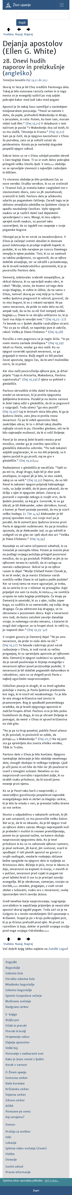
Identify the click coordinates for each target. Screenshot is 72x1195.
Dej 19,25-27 (56, 319)
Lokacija (10, 1142)
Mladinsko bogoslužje (19, 984)
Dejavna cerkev (15, 1094)
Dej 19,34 (37, 539)
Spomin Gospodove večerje (23, 995)
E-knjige (11, 1014)
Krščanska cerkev (17, 1089)
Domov (10, 1124)
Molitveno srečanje (18, 1001)
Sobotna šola (14, 973)
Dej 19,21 (33, 123)
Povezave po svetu (18, 1111)
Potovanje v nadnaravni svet (24, 1053)
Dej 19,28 (55, 332)
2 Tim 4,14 (31, 513)
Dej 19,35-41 (37, 630)
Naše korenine (15, 1083)
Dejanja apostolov (17, 1042)
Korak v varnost (16, 1064)
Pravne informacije (18, 1172)
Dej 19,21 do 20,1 (37, 80)
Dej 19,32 (35, 480)
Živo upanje (21, 5)
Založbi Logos (57, 949)
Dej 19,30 (10, 411)
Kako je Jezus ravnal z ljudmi (24, 1059)
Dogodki (11, 962)
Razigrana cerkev (16, 1007)
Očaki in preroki (16, 1025)
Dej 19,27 (10, 645)
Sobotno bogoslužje (18, 990)
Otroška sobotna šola (20, 979)
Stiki (8, 1137)
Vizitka (10, 1154)
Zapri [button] (36, 1190)
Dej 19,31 (27, 460)
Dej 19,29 (56, 343)
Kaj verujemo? (14, 1117)
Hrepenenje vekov (17, 1036)
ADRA (9, 1106)
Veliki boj (11, 1048)
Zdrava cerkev (15, 1100)
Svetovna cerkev (16, 1078)
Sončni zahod (14, 1166)
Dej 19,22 (56, 132)
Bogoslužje (12, 967)
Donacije (11, 1159)
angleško (17, 73)
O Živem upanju (15, 1072)
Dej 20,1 (44, 739)
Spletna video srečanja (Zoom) (26, 1148)
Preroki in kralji (15, 1031)
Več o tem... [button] (52, 1180)
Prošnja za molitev (17, 1131)
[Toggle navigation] (62, 4)
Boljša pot (12, 1020)
